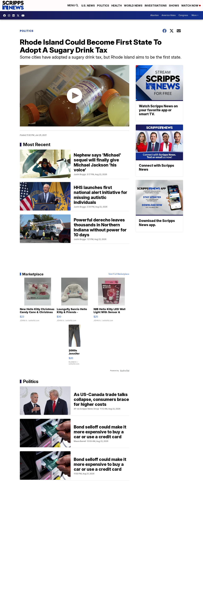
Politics (103, 5)
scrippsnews (5, 15)
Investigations (156, 5)
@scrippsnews (24, 15)
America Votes (169, 15)
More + (195, 15)
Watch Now (190, 5)
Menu (71, 5)
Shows (174, 5)
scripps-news (14, 15)
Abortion (154, 15)
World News (133, 5)
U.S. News (88, 5)
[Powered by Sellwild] (124, 371)
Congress (183, 15)
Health (116, 5)
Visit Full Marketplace (118, 274)
